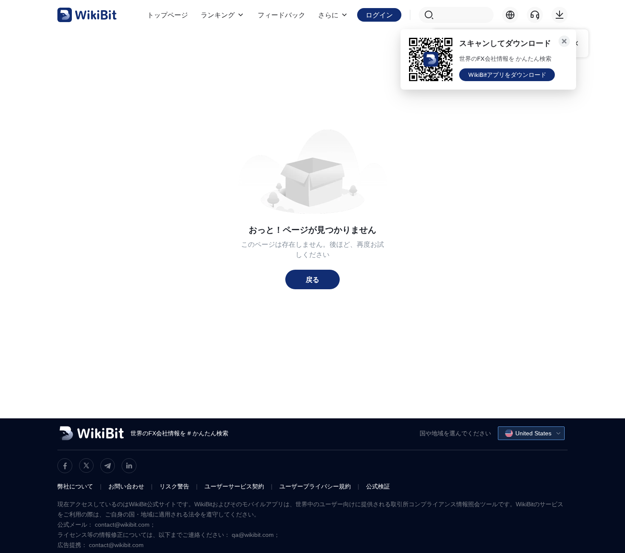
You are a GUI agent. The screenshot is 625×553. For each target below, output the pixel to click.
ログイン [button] (379, 15)
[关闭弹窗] (564, 41)
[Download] (559, 15)
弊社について (75, 486)
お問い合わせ (126, 486)
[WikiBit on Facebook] (64, 465)
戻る (312, 279)
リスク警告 (174, 486)
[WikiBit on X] (86, 465)
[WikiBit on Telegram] (107, 465)
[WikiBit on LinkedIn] (129, 465)
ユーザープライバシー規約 (315, 486)
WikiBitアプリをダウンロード (507, 75)
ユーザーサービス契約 (234, 486)
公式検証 (378, 486)
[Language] (510, 15)
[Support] (535, 15)
